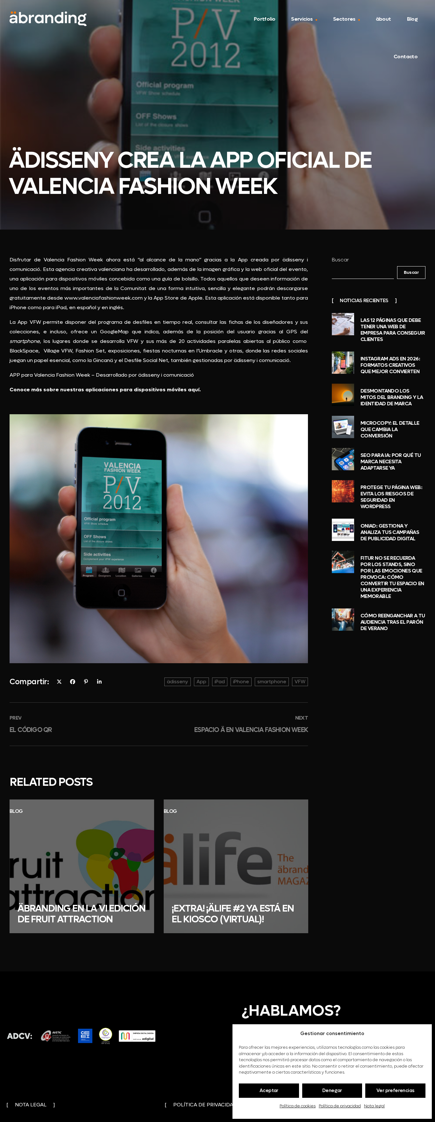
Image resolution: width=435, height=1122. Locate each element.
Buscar (340, 259)
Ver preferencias (395, 1090)
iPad (220, 681)
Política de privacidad (340, 1106)
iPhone (241, 681)
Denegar (332, 1090)
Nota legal (374, 1106)
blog (16, 811)
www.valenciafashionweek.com (103, 298)
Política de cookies (298, 1106)
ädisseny (177, 681)
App (201, 681)
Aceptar (269, 1090)
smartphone (271, 681)
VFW (300, 681)
